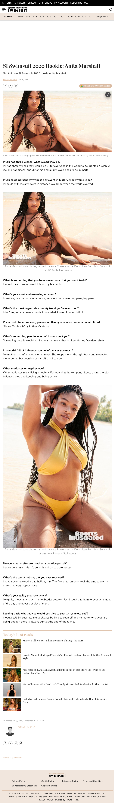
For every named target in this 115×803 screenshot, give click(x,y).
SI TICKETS (20, 3)
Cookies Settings (49, 786)
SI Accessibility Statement (24, 786)
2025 (34, 17)
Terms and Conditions (93, 781)
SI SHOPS (47, 3)
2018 (84, 17)
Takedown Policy (70, 781)
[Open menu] (4, 9)
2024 (42, 17)
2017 (91, 17)
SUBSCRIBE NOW (79, 3)
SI (3, 3)
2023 (49, 17)
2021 (63, 17)
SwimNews (17, 758)
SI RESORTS (34, 3)
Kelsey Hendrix (10, 80)
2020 (70, 17)
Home (20, 17)
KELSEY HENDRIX (26, 727)
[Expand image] (108, 94)
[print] (21, 743)
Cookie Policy (47, 781)
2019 (77, 17)
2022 (56, 17)
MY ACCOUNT (61, 3)
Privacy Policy (18, 781)
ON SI (9, 3)
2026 (27, 17)
